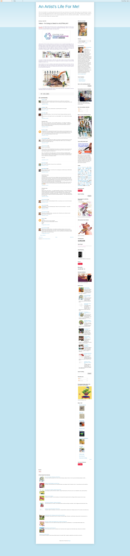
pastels (89, 175)
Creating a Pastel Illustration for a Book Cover (52, 483)
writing (87, 185)
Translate (85, 42)
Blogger (69, 540)
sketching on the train (83, 180)
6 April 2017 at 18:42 (45, 215)
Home (56, 237)
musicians (84, 175)
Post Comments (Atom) (46, 238)
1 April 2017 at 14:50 (45, 135)
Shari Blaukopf (44, 168)
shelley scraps (81, 454)
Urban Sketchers (84, 170)
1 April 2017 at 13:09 (45, 118)
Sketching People (84, 169)
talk (90, 181)
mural (80, 175)
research (84, 178)
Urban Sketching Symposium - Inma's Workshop (87, 337)
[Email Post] (41, 93)
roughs (82, 179)
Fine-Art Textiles (81, 78)
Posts (80, 109)
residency (89, 178)
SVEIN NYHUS (81, 420)
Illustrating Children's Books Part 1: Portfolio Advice (87, 321)
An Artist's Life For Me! (59, 6)
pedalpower (44, 107)
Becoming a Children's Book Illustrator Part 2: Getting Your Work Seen (56, 521)
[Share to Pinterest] (48, 94)
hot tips (89, 173)
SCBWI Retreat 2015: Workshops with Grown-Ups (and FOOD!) (55, 515)
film (84, 173)
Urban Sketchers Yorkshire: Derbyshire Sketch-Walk (53, 489)
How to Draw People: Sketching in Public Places (87, 296)
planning (83, 176)
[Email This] (43, 94)
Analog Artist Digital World (83, 438)
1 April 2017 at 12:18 (45, 109)
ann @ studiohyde (45, 138)
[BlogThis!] (44, 94)
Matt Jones (81, 430)
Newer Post (41, 237)
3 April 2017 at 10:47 (45, 202)
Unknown (43, 218)
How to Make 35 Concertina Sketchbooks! (86, 345)
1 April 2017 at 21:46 (45, 185)
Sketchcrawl (88, 168)
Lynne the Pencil (44, 145)
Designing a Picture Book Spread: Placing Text (87, 362)
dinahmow (43, 99)
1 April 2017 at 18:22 (45, 165)
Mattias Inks (81, 412)
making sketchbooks (88, 174)
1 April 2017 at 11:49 (45, 104)
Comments (81, 111)
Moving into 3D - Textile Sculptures (87, 288)
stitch (79, 181)
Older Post (71, 237)
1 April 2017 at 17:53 (45, 159)
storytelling (84, 181)
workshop (80, 185)
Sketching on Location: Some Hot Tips (87, 313)
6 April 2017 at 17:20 (45, 208)
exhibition (79, 173)
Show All (90, 459)
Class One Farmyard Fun (82, 167)
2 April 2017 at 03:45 (45, 196)
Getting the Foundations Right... (44, 534)
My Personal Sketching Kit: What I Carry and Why (87, 354)
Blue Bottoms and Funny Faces (87, 329)
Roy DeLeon (44, 129)
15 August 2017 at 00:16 (45, 224)
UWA (90, 169)
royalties (88, 179)
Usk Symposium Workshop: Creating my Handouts (53, 502)
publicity (79, 178)
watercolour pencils (85, 184)
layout (82, 174)
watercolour (88, 182)
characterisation (81, 171)
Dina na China (44, 205)
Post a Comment (43, 235)
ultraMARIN (81, 446)
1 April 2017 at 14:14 (45, 126)
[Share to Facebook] (47, 94)
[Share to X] (46, 94)
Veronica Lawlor (82, 428)
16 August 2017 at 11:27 (45, 233)
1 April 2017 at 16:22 (45, 142)
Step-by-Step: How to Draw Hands (87, 304)
